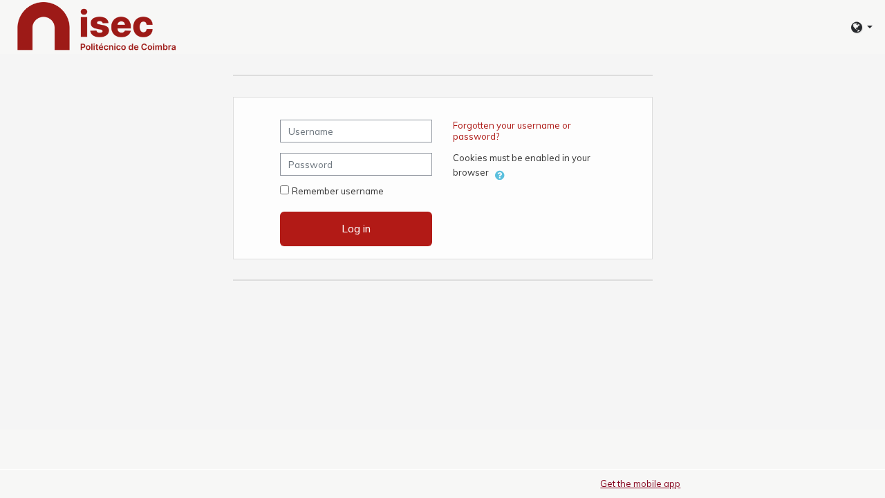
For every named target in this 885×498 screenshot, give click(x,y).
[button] (862, 27)
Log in (356, 228)
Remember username (338, 190)
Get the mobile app (640, 483)
